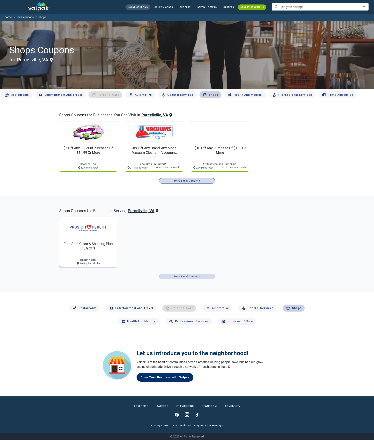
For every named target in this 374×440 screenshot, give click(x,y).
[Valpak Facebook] (176, 414)
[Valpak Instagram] (187, 414)
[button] (207, 7)
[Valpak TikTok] (197, 414)
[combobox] (320, 7)
